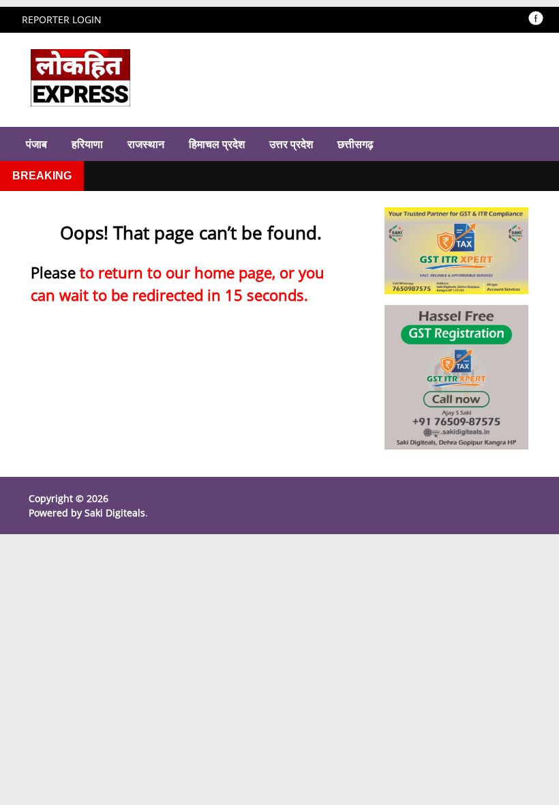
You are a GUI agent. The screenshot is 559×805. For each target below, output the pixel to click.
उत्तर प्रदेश (291, 143)
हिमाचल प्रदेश (217, 143)
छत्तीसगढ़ (355, 143)
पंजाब (36, 143)
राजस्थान (145, 143)
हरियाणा (87, 143)
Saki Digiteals (115, 512)
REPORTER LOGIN (62, 19)
